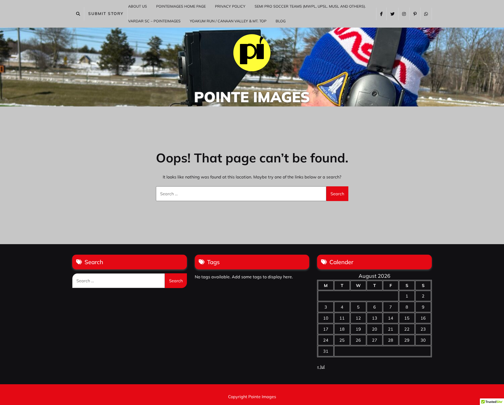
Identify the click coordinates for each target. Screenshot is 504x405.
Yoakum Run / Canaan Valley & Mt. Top (228, 21)
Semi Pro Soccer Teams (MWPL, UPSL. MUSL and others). (310, 6)
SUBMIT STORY (105, 13)
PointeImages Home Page (181, 6)
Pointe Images (252, 97)
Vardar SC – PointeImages (154, 21)
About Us (137, 6)
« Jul (321, 366)
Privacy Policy (230, 6)
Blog (281, 21)
